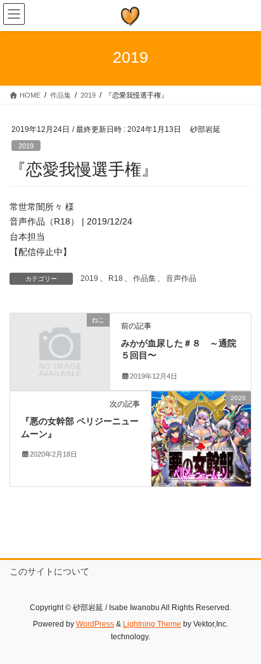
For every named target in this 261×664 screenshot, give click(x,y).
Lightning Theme (152, 624)
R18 (115, 278)
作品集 (144, 278)
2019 (26, 146)
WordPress (95, 624)
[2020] (201, 438)
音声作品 (181, 278)
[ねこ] (60, 343)
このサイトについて (49, 571)
